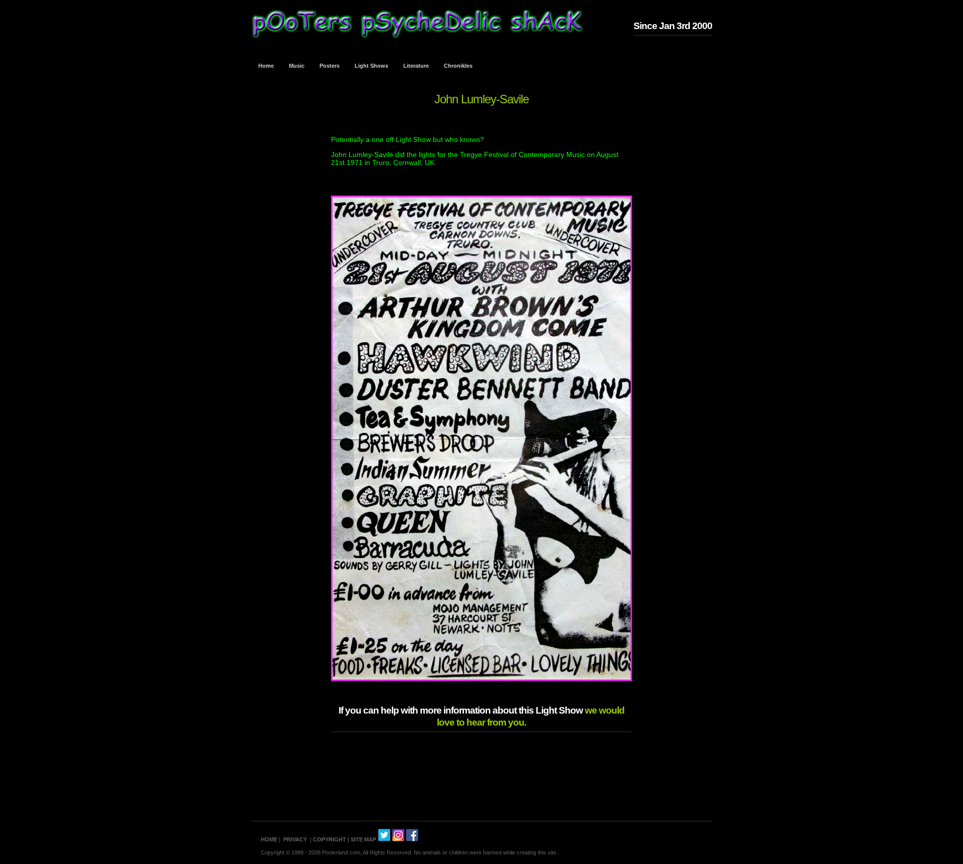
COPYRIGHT (329, 839)
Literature (416, 66)
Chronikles (458, 66)
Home (266, 66)
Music (296, 66)
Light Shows (371, 66)
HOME (269, 839)
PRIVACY (295, 839)
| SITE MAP (362, 839)
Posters (329, 66)
